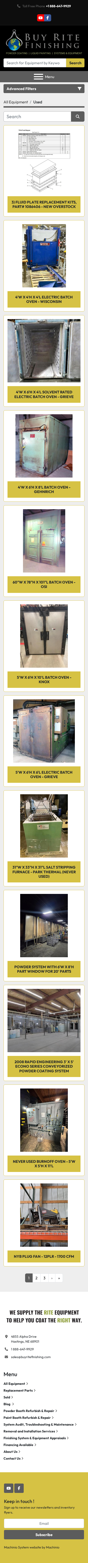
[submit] (78, 116)
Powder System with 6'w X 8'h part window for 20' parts (44, 969)
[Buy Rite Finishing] (44, 1315)
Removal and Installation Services (29, 1431)
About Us (10, 1452)
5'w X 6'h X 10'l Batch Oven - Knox (44, 679)
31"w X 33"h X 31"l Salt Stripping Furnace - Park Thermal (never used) (44, 871)
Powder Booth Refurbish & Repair (29, 1411)
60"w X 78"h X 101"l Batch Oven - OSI (44, 584)
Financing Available (18, 1445)
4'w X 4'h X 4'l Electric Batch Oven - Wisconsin (44, 299)
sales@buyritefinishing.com (31, 1357)
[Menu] (38, 76)
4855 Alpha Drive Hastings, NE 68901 (25, 1339)
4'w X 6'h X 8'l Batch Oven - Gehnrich (44, 489)
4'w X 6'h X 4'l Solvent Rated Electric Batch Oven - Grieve (44, 394)
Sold (7, 1397)
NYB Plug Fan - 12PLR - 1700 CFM (44, 1256)
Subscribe (44, 1534)
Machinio (52, 1547)
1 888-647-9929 (22, 1349)
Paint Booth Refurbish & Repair (27, 1418)
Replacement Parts (18, 1390)
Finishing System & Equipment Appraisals (35, 1438)
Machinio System (16, 1547)
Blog (7, 1404)
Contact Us (12, 1458)
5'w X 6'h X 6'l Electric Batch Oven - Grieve (44, 774)
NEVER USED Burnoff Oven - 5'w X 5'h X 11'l (44, 1163)
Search (75, 62)
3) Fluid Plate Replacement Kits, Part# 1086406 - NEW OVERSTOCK (44, 204)
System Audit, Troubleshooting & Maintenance (39, 1424)
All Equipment (14, 1384)
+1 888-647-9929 (58, 6)
